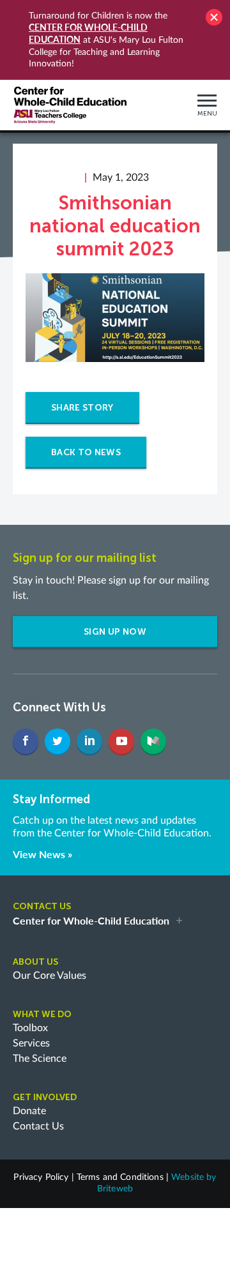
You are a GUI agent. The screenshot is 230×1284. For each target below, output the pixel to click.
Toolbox (30, 1028)
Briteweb (115, 1188)
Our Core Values (49, 976)
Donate (29, 1111)
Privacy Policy (40, 1177)
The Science (39, 1059)
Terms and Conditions (120, 1177)
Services (31, 1043)
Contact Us (38, 1126)
